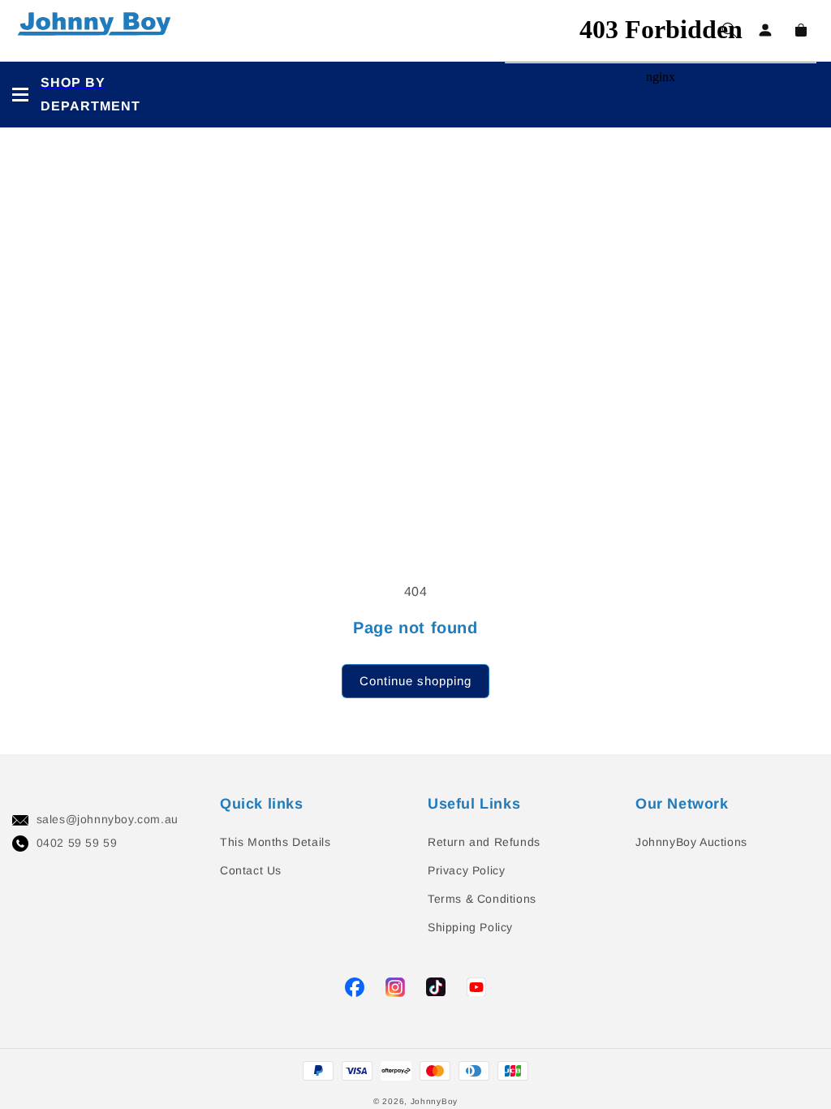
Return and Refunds (484, 841)
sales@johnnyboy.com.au (108, 819)
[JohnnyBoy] (97, 30)
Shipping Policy (470, 927)
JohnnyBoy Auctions (691, 841)
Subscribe (32, 506)
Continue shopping (415, 681)
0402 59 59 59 (77, 842)
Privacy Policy (466, 870)
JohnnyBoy (434, 1101)
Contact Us (251, 870)
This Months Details (275, 841)
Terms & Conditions (482, 898)
